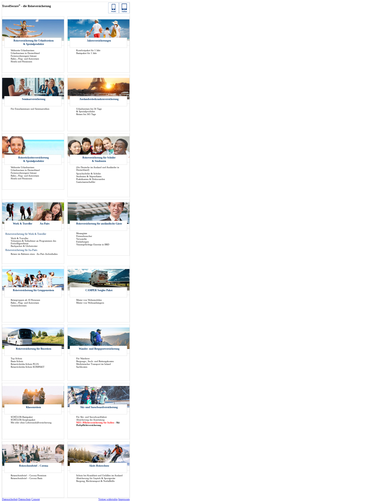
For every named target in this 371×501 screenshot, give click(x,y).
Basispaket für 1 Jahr (86, 53)
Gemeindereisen (19, 305)
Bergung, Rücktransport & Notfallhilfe (95, 481)
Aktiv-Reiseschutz (99, 465)
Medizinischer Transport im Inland (93, 364)
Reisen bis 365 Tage (86, 114)
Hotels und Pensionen (21, 61)
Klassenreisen (33, 407)
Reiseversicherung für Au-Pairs (21, 250)
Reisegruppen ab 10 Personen (25, 300)
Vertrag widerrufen (108, 499)
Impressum (124, 499)
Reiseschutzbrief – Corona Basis (26, 478)
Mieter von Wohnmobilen (89, 300)
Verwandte (81, 239)
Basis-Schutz (17, 361)
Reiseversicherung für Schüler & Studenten (99, 159)
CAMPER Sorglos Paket (99, 290)
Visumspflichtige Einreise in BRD (92, 244)
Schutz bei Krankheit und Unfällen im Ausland (99, 475)
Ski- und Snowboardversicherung (99, 407)
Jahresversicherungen (99, 40)
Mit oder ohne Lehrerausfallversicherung (31, 422)
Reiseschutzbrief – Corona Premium (28, 475)
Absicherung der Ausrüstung (90, 419)
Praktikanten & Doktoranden (90, 179)
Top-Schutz (16, 358)
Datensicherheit (10, 499)
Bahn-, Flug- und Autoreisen (25, 58)
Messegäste (81, 233)
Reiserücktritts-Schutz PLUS (25, 364)
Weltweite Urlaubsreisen (22, 50)
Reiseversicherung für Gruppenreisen (33, 290)
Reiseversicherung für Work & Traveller (25, 233)
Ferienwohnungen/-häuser (24, 56)
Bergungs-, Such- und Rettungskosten (95, 361)
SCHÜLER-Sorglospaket (23, 419)
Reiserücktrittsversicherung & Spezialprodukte (33, 159)
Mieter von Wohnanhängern (90, 302)
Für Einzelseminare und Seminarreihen (30, 109)
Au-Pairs (45, 223)
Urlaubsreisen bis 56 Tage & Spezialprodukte (89, 110)
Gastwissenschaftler (85, 182)
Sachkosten (81, 367)
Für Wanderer (83, 358)
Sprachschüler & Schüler (88, 173)
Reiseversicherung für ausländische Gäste (99, 223)
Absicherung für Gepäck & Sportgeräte (95, 478)
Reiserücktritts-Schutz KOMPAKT (27, 367)
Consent (35, 499)
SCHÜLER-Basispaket (22, 417)
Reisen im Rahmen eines (23, 254)
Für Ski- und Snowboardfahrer (91, 417)
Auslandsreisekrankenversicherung (99, 99)
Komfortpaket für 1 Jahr (88, 50)
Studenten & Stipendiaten (89, 176)
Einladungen (82, 241)
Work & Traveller (22, 223)
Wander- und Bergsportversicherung (99, 348)
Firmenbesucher (84, 236)
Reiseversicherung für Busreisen (33, 348)
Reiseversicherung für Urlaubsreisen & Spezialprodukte (34, 42)
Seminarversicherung (33, 99)
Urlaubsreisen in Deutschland (25, 53)
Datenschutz (24, 499)
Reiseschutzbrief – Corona (33, 465)
